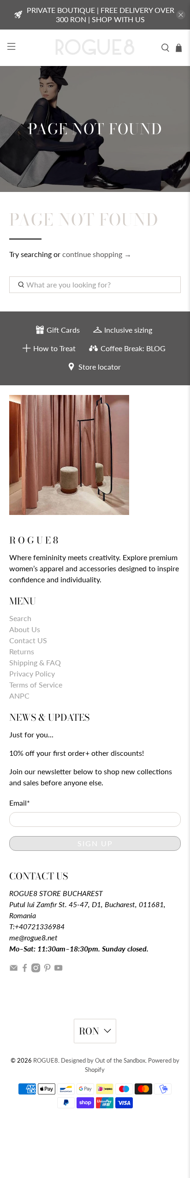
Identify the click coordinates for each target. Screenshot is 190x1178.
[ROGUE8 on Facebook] (24, 969)
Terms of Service (35, 684)
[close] (180, 14)
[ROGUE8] (95, 48)
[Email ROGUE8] (13, 969)
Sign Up (95, 843)
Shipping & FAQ (35, 662)
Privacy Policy (32, 673)
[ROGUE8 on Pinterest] (47, 969)
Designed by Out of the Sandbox (103, 1060)
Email (19, 802)
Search (20, 618)
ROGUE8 (45, 1060)
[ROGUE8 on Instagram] (35, 969)
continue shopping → (96, 254)
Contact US (28, 640)
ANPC (19, 695)
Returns (21, 651)
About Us (24, 629)
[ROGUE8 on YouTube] (58, 969)
